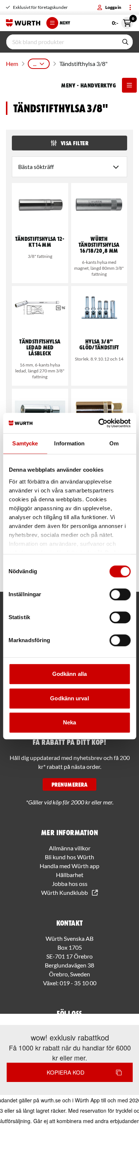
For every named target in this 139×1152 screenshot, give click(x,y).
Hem (12, 63)
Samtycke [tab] (25, 443)
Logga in (113, 7)
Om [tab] (114, 443)
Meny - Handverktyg (88, 85)
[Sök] (125, 41)
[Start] (23, 23)
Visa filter (74, 143)
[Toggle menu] (130, 7)
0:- (122, 21)
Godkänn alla (69, 674)
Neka (69, 722)
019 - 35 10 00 (78, 982)
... (34, 63)
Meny (65, 22)
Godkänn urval (69, 698)
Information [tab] (69, 443)
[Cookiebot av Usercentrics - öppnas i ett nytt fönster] (98, 423)
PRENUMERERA (69, 784)
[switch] (119, 594)
